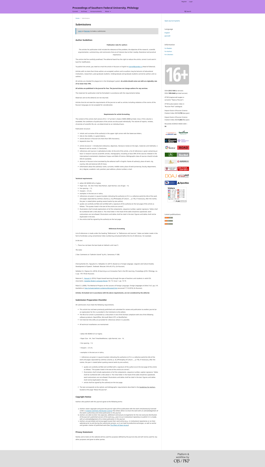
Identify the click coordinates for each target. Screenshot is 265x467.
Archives (84, 11)
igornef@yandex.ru (135, 67)
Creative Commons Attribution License (99, 411)
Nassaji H (87, 278)
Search (188, 11)
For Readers (168, 48)
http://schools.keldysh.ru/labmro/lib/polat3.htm (100, 288)
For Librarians (169, 54)
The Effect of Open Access (119, 425)
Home (77, 18)
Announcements (96, 11)
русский (167, 36)
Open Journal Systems (172, 21)
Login (191, 1)
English (167, 33)
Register (184, 1)
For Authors (168, 51)
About (107, 11)
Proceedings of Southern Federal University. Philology (105, 7)
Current (75, 11)
